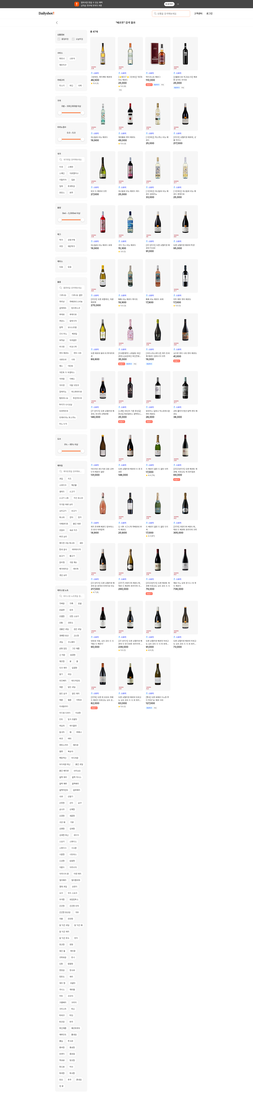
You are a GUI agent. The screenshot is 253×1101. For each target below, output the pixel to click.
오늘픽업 (79, 39)
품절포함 (65, 39)
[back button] (57, 23)
